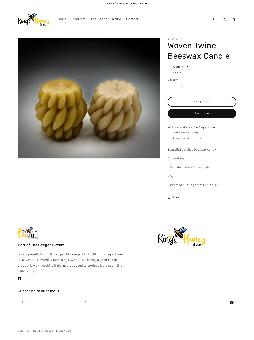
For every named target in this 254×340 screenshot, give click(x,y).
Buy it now (202, 113)
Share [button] (176, 197)
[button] (78, 19)
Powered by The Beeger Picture (55, 330)
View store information (186, 138)
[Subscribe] (84, 302)
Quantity (173, 79)
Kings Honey (32, 330)
